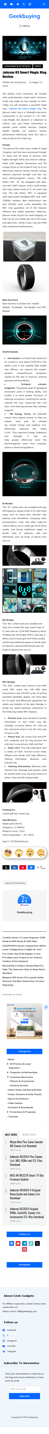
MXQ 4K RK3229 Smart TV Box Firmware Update (27, 1177)
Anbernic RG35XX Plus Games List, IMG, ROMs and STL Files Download (26, 1160)
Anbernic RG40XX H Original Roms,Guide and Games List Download (25, 1194)
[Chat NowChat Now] (46, 1007)
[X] (23, 4)
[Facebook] (5, 4)
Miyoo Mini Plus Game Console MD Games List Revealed (26, 1144)
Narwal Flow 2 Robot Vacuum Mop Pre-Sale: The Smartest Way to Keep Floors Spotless (23, 969)
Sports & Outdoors (18, 1098)
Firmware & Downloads (20, 1107)
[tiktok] (31, 1243)
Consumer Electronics (17, 66)
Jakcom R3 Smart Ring (15, 883)
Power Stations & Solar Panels (25, 1094)
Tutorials (13, 1116)
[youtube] (11, 4)
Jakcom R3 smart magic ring (25, 108)
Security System (19, 1085)
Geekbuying (24, 16)
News (38, 66)
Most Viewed (11, 1134)
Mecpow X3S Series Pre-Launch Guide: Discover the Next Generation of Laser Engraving (23, 981)
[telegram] (24, 1243)
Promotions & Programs (23, 1112)
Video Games (15, 1103)
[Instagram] (17, 4)
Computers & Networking (23, 1072)
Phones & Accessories (22, 1081)
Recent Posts (29, 1134)
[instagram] (29, 4)
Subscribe (24, 1396)
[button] (24, 26)
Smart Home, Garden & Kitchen (25, 1089)
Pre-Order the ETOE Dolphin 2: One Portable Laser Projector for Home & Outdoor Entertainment (22, 957)
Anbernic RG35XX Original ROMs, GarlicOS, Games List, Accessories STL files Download (27, 1213)
